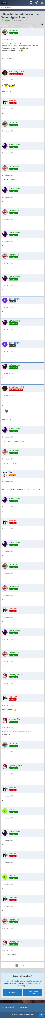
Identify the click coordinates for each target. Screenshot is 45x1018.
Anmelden (12, 992)
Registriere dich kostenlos (14, 983)
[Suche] (31, 3)
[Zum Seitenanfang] (41, 1015)
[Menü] (42, 3)
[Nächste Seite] (27, 965)
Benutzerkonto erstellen (32, 992)
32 (23, 965)
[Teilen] (42, 24)
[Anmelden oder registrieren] (37, 3)
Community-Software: (22, 1015)
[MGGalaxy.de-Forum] (4, 3)
